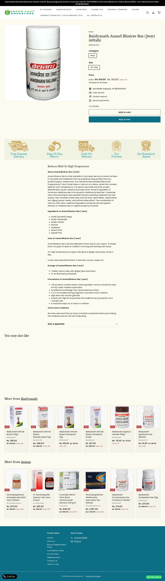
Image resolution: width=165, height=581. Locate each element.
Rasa (92, 55)
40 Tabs (94, 67)
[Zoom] (43, 63)
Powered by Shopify (93, 576)
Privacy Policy (53, 554)
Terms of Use (53, 564)
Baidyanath (94, 44)
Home (91, 32)
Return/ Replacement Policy (56, 545)
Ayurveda (81, 9)
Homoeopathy (64, 9)
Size (91, 62)
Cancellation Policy (55, 550)
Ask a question (56, 323)
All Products (94, 15)
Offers (135, 9)
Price (91, 75)
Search (50, 538)
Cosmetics (97, 9)
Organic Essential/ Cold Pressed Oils (61, 15)
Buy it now (124, 119)
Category (94, 51)
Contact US (52, 561)
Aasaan (26, 462)
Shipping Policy (53, 557)
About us (51, 541)
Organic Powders (117, 9)
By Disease (46, 9)
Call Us (10, 576)
